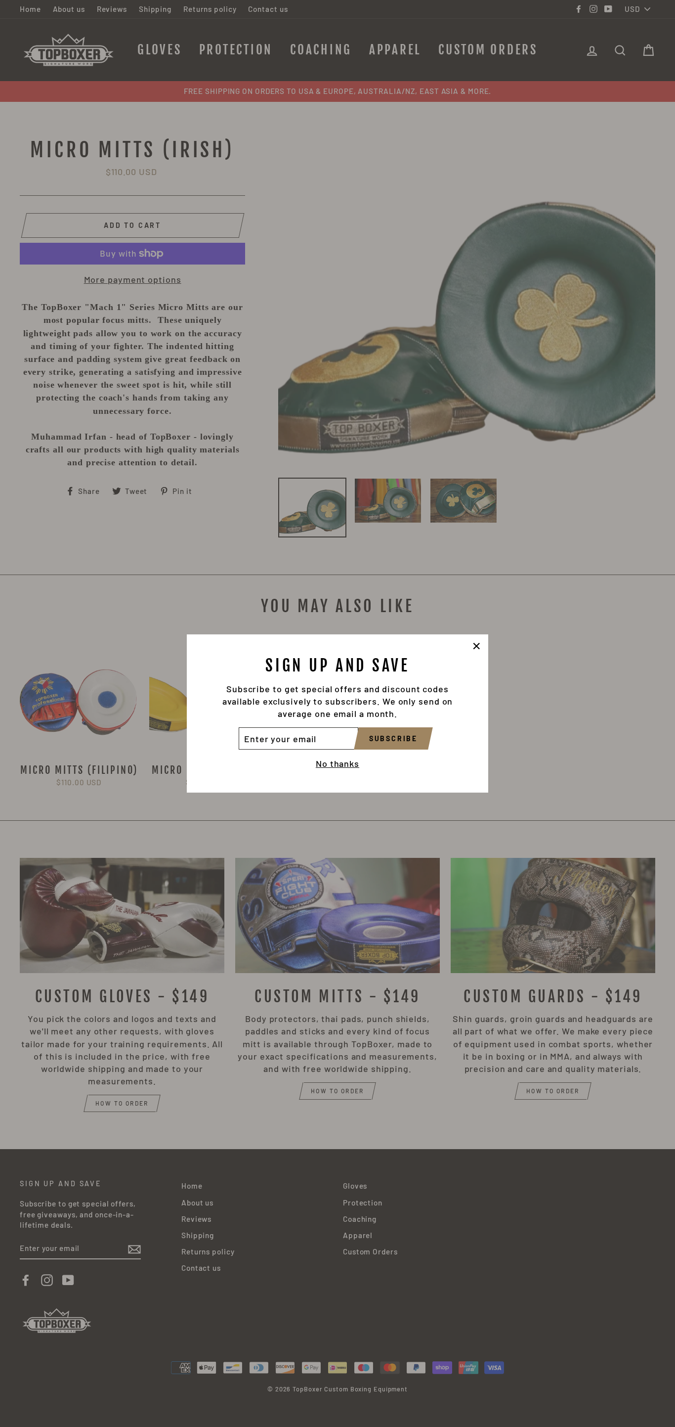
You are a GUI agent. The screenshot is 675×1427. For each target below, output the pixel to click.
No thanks (337, 763)
